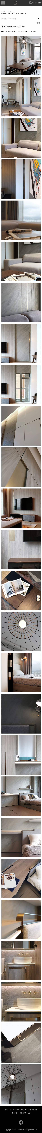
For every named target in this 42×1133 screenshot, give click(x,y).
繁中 (40, 3)
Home (3, 11)
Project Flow (19, 1109)
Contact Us (24, 1113)
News (14, 1113)
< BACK (38, 23)
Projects (32, 1109)
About (8, 1109)
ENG (36, 3)
